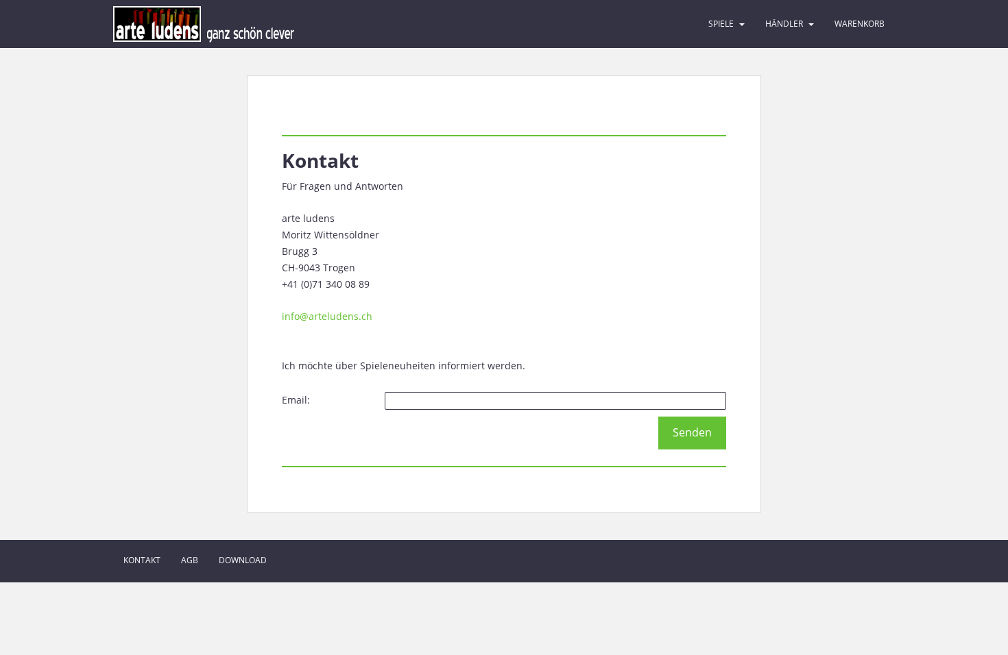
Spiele (721, 23)
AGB (189, 560)
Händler (784, 23)
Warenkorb (860, 23)
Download (243, 560)
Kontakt (141, 560)
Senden (692, 432)
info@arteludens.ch (327, 316)
